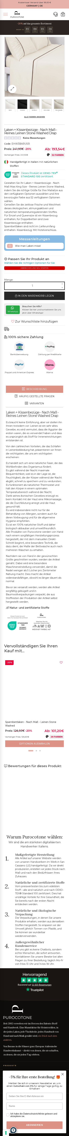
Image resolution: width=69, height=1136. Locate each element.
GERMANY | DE (34, 6)
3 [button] (40, 750)
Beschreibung (36, 389)
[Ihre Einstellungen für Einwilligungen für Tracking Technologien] (6, 1133)
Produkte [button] (9, 1065)
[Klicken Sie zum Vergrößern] (12, 89)
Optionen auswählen (34, 743)
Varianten (36, 403)
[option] (34, 703)
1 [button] (30, 750)
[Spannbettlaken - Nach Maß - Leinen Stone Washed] (34, 689)
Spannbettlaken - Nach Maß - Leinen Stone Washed (30, 723)
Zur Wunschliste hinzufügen (36, 321)
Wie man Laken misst (27, 245)
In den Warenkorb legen (35, 295)
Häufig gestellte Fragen (36, 396)
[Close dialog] (62, 1074)
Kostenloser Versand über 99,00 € (34, 2)
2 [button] (36, 750)
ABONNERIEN (34, 1125)
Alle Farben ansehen (34, 117)
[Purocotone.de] (17, 14)
